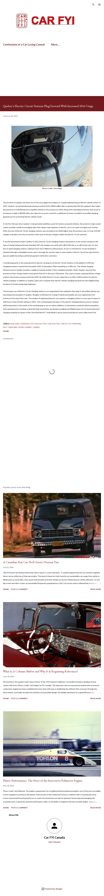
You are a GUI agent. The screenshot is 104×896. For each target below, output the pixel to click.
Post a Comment (19, 589)
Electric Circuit (60, 324)
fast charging (10, 327)
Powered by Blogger (54, 889)
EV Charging (75, 324)
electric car (45, 324)
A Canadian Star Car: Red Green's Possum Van (31, 562)
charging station (29, 324)
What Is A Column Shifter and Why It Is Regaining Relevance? (40, 671)
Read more (95, 589)
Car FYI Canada (54, 837)
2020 (17, 324)
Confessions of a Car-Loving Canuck (24, 44)
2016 (12, 324)
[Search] (93, 4)
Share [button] (6, 331)
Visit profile (54, 842)
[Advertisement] (29, 56)
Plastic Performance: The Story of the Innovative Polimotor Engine (42, 780)
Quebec (36, 327)
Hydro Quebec (25, 327)
